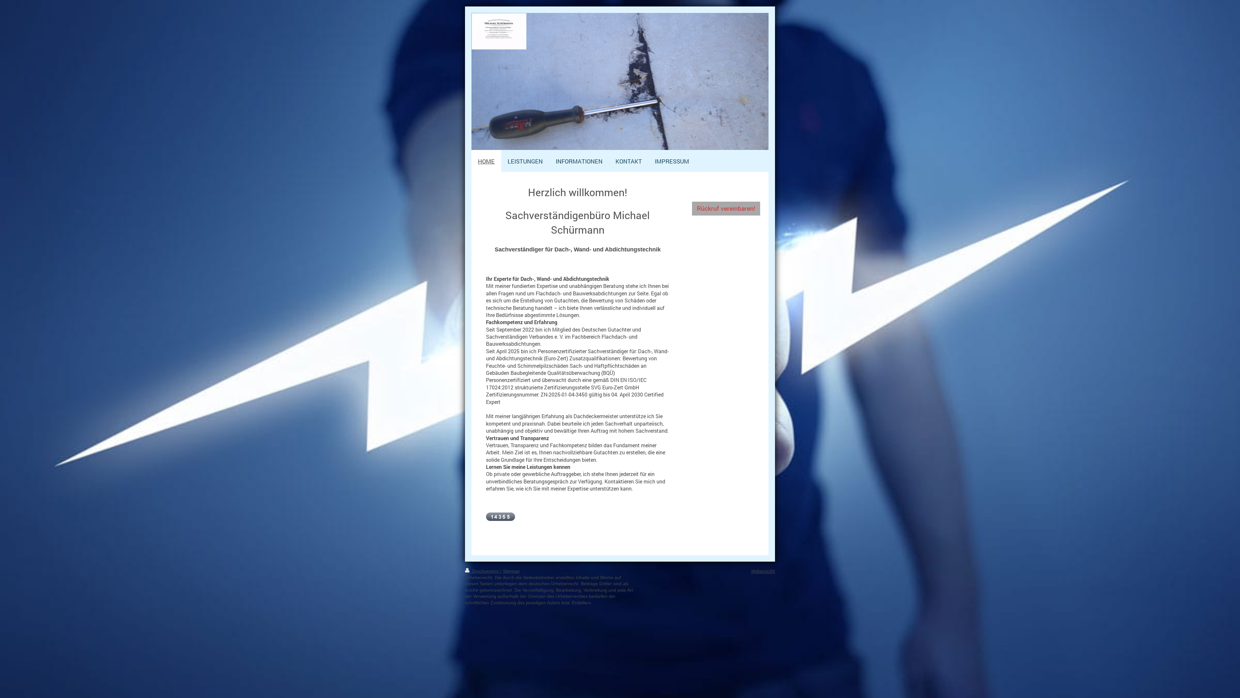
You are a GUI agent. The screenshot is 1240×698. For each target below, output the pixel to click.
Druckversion (485, 571)
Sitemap (511, 571)
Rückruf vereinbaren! (726, 208)
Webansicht (763, 571)
